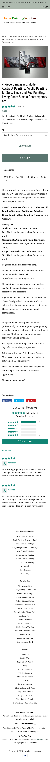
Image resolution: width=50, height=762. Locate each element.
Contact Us (25, 680)
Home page (25, 573)
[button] (9, 106)
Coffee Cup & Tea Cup (25, 627)
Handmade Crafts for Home (25, 631)
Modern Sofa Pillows (25, 608)
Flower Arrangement (25, 638)
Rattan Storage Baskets (25, 597)
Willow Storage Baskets (25, 601)
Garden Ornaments (25, 620)
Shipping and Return (25, 677)
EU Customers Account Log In (25, 703)
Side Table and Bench (25, 642)
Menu (7, 7)
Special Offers (25, 658)
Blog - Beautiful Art (25, 692)
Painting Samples (25, 673)
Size (4, 130)
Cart (46, 7)
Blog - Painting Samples (25, 699)
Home (4, 36)
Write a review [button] (25, 441)
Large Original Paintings (25, 551)
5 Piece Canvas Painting (25, 562)
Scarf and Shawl (25, 616)
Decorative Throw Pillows (25, 605)
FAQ (25, 665)
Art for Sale (25, 566)
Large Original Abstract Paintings (25, 547)
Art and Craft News (25, 669)
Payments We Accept (25, 662)
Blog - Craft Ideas (25, 695)
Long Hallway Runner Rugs (25, 590)
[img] (8, 458)
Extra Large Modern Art (25, 536)
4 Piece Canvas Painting (25, 559)
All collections (25, 570)
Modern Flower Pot (25, 623)
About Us (25, 654)
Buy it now (25, 158)
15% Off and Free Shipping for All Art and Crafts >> (25, 179)
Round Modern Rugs (25, 593)
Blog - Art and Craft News (25, 688)
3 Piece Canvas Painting (25, 555)
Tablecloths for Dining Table (25, 612)
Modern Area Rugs (25, 586)
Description (9, 169)
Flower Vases (25, 634)
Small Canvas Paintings (25, 544)
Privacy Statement (25, 684)
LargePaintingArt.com (32, 751)
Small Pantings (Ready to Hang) (25, 540)
